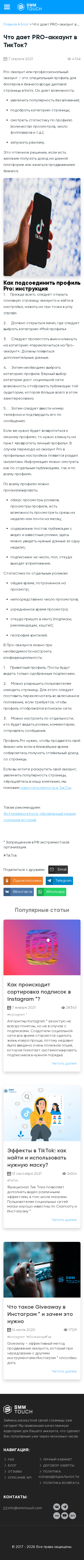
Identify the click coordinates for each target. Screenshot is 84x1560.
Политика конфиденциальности (59, 1474)
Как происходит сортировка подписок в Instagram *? (39, 991)
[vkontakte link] (56, 1506)
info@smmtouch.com (25, 1508)
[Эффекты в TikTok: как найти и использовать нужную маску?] (42, 1113)
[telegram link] (64, 1506)
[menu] (7, 7)
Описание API (19, 1477)
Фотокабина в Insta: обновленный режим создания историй (40, 816)
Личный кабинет (57, 1459)
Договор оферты (58, 1465)
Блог (12, 1465)
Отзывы (14, 1471)
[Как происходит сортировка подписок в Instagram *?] (42, 947)
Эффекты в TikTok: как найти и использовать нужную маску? (36, 1157)
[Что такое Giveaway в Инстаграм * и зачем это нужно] (42, 1270)
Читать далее (64, 1063)
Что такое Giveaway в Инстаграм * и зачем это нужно (40, 1313)
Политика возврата (60, 1483)
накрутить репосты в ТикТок (45, 787)
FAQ (10, 1459)
